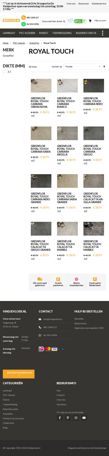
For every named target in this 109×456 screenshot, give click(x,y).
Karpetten (8, 413)
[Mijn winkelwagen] (91, 19)
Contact (61, 395)
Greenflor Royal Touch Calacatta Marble (66, 245)
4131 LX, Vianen (10, 326)
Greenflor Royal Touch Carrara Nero (93, 101)
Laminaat (7, 390)
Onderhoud (8, 423)
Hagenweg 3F (9, 322)
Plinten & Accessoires (13, 418)
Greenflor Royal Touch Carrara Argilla (66, 150)
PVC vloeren (19, 43)
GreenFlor (34, 43)
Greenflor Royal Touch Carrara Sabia (41, 148)
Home (6, 43)
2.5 (9, 71)
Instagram (76, 418)
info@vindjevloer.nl (52, 319)
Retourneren (81, 323)
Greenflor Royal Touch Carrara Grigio (92, 150)
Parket (6, 399)
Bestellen (79, 318)
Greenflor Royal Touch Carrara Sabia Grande (67, 198)
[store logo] (11, 19)
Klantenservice (99, 3)
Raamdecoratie (10, 409)
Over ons (71, 3)
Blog (5, 427)
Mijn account (100, 20)
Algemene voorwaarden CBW (89, 328)
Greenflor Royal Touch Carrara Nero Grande (40, 198)
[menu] (54, 33)
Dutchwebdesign (98, 447)
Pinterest (68, 418)
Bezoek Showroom (19, 372)
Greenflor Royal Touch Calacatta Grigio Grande (41, 245)
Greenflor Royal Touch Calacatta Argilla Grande (93, 198)
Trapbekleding (10, 404)
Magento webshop (77, 447)
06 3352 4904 (33, 24)
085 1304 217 (33, 17)
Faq (58, 390)
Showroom (83, 3)
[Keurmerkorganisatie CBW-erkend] (80, 22)
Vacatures (61, 404)
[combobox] (53, 21)
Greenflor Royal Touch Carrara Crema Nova (39, 102)
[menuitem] (9, 33)
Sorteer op (57, 66)
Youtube (84, 418)
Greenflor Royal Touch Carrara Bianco (66, 102)
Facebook (60, 418)
